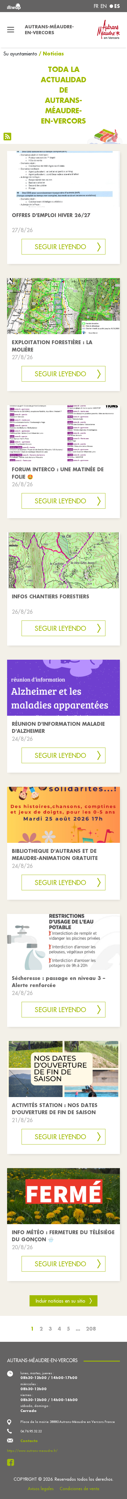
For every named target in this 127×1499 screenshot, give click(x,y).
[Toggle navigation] (10, 30)
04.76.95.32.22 (31, 1431)
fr (96, 6)
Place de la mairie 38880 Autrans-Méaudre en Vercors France (67, 1422)
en (104, 6)
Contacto (29, 1441)
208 (91, 1329)
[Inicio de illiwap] (28, 6)
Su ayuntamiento (20, 54)
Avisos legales (41, 1488)
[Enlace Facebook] (12, 1462)
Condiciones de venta (79, 1488)
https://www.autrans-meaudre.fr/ (32, 1451)
